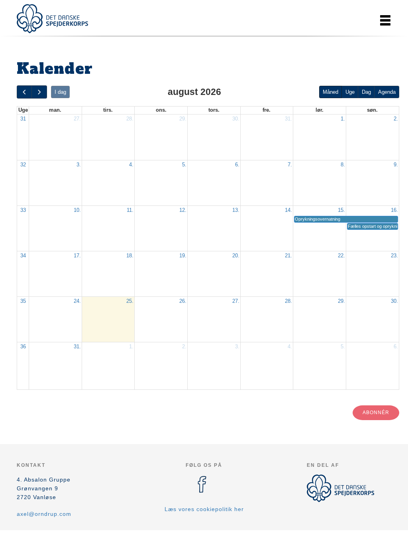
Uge (350, 92)
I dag (60, 92)
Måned (330, 92)
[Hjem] (52, 19)
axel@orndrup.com (44, 514)
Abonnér (376, 412)
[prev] (24, 92)
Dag (366, 92)
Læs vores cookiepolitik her (204, 509)
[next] (39, 92)
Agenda (387, 92)
